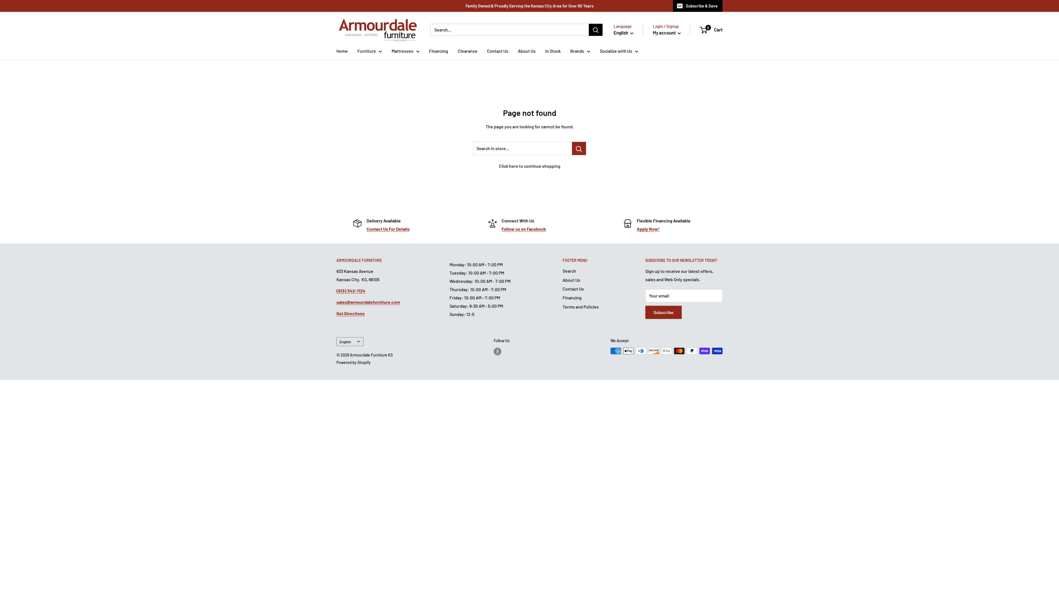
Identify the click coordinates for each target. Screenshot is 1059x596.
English (345, 341)
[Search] (596, 30)
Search (569, 270)
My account (664, 32)
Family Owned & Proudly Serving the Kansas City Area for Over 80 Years (529, 5)
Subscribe (663, 312)
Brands (577, 51)
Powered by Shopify (353, 362)
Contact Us (497, 51)
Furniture (366, 51)
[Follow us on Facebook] (497, 351)
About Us (527, 51)
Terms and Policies (581, 306)
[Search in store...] (579, 148)
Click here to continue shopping (529, 166)
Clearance (467, 51)
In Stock (553, 51)
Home (342, 51)
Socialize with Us (616, 51)
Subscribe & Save (702, 5)
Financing (438, 51)
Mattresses (402, 51)
